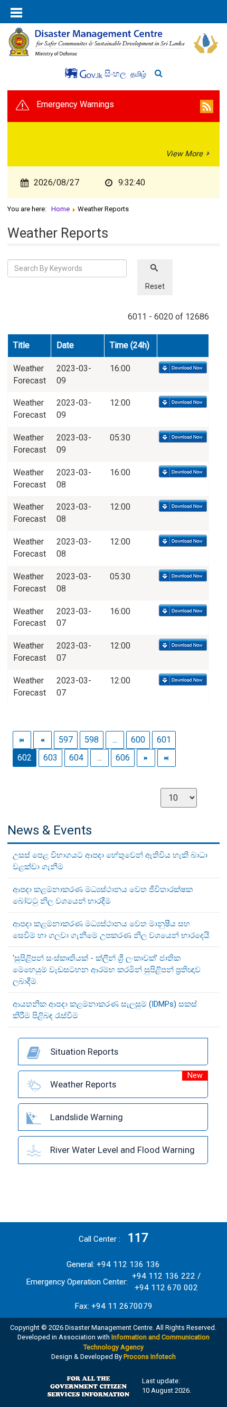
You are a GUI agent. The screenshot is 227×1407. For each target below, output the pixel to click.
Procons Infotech (150, 1357)
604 (76, 758)
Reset (155, 286)
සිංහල (116, 73)
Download (182, 368)
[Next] (146, 758)
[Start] (22, 740)
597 (66, 740)
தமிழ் (138, 74)
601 (164, 740)
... (114, 740)
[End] (167, 758)
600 (138, 740)
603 (50, 758)
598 (91, 740)
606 (123, 758)
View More (184, 153)
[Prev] (43, 740)
